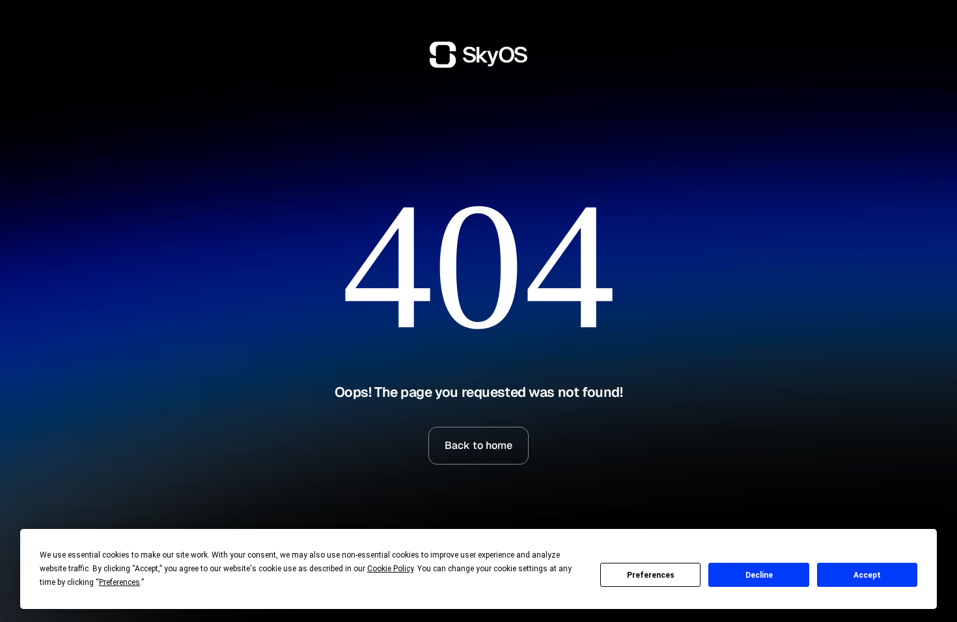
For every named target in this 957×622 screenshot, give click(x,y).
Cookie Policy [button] (390, 568)
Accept (867, 575)
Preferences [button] (119, 582)
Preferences (650, 575)
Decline (759, 575)
